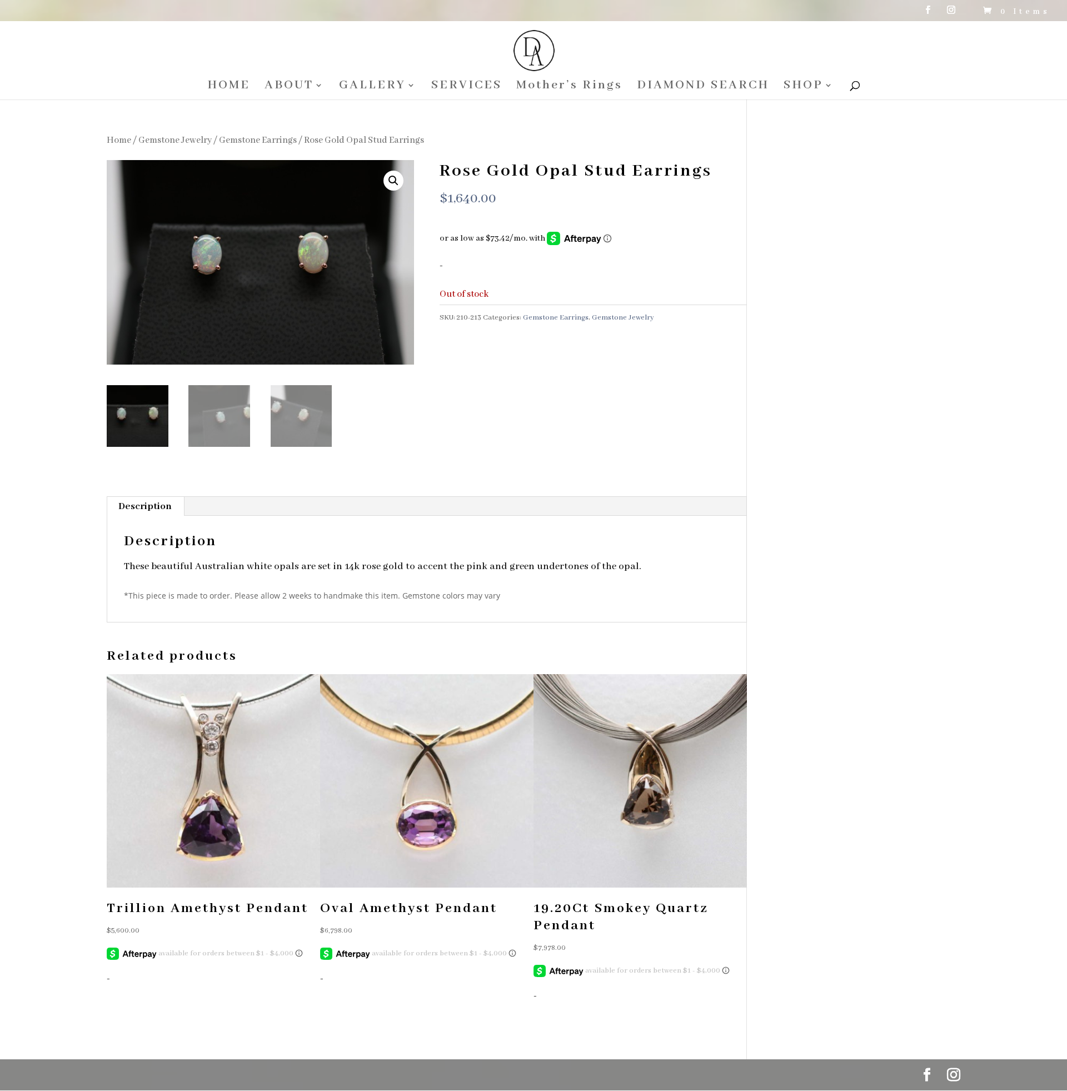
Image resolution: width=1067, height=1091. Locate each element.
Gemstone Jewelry (175, 140)
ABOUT (289, 87)
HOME (228, 87)
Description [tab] (145, 506)
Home (119, 140)
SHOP (803, 87)
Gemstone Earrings (258, 140)
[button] (393, 181)
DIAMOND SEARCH (703, 87)
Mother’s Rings (569, 87)
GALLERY (372, 87)
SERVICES (466, 87)
